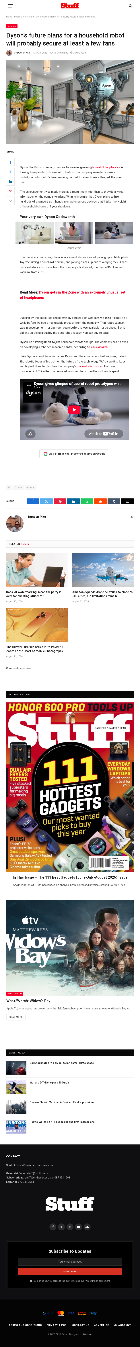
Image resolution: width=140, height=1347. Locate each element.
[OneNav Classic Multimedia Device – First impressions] (16, 1107)
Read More (15, 1017)
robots (30, 487)
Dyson (18, 487)
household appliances (106, 167)
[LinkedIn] (10, 181)
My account (122, 1325)
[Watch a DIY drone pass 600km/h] (16, 1087)
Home (9, 16)
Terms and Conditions (25, 1325)
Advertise (101, 1325)
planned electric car (89, 366)
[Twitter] (10, 172)
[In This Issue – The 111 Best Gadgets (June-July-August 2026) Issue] (70, 787)
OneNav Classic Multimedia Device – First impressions (62, 1102)
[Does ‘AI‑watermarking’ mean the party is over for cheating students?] (37, 570)
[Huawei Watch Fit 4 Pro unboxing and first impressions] (16, 1127)
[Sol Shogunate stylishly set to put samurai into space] (16, 1068)
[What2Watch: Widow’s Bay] (70, 947)
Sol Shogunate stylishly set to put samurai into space (62, 1062)
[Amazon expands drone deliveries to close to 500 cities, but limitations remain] (103, 570)
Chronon (87, 1334)
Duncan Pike (23, 52)
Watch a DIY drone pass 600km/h (49, 1082)
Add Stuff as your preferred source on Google (77, 453)
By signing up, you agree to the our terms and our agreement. (71, 1280)
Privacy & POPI (57, 1325)
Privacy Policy (91, 1280)
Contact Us (81, 1325)
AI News (12, 26)
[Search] (130, 6)
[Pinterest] (10, 191)
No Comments (60, 52)
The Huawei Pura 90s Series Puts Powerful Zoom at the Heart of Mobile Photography (34, 649)
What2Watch (15, 993)
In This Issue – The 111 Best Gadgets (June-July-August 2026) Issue (70, 877)
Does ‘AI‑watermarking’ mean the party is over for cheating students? (33, 594)
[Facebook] (10, 162)
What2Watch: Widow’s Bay (28, 1001)
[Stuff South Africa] (70, 6)
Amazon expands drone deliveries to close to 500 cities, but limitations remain (102, 594)
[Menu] (10, 6)
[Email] (10, 201)
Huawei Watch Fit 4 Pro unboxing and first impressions (62, 1121)
